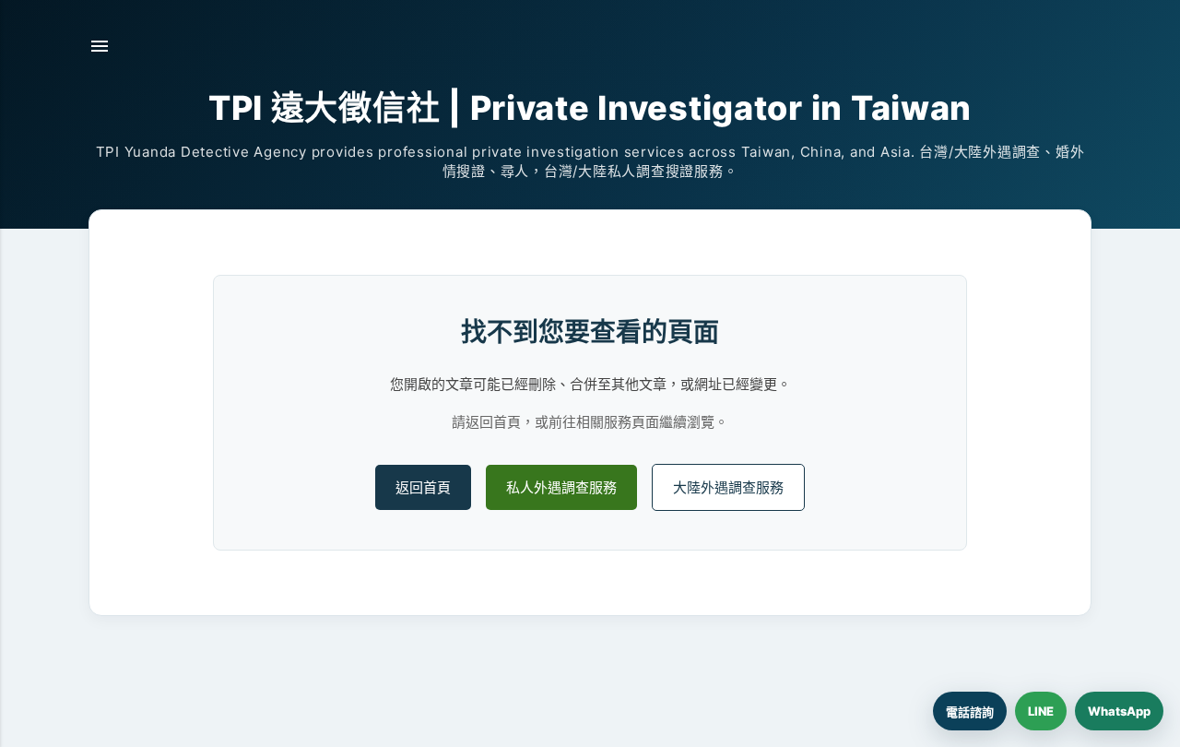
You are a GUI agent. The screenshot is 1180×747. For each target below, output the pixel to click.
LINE (1041, 711)
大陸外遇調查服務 (728, 487)
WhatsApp (1119, 711)
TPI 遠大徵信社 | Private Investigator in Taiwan (590, 108)
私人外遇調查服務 (561, 487)
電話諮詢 (970, 712)
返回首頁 (423, 487)
